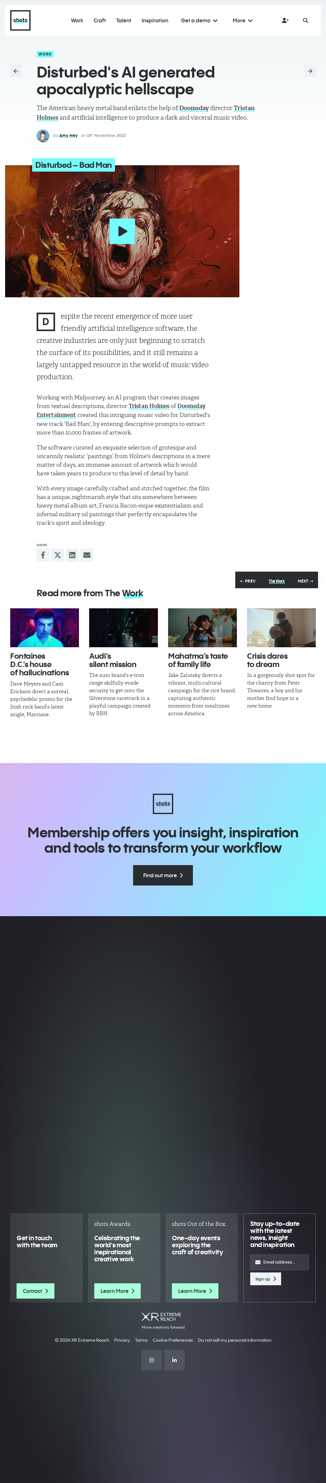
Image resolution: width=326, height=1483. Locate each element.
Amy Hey (68, 135)
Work (45, 54)
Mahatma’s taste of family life (198, 660)
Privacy (122, 1340)
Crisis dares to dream (267, 660)
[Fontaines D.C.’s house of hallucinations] (44, 627)
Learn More (115, 1291)
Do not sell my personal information (234, 1340)
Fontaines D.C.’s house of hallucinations (39, 664)
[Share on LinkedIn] (72, 555)
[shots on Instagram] (151, 1360)
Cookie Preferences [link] (173, 1340)
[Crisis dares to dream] (281, 627)
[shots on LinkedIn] (174, 1360)
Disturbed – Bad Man (73, 165)
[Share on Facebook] (43, 555)
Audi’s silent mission (112, 660)
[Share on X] (57, 555)
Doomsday (194, 108)
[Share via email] (87, 555)
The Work (277, 581)
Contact (32, 1291)
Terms (141, 1340)
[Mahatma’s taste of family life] (202, 627)
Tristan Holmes (149, 406)
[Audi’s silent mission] (123, 627)
